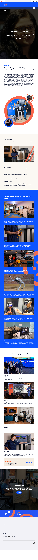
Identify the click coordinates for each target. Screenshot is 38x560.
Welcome (5, 8)
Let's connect (28, 462)
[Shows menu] (37, 1)
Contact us (19, 492)
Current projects (23, 8)
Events (29, 8)
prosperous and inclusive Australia (13, 544)
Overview (10, 8)
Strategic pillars (16, 8)
